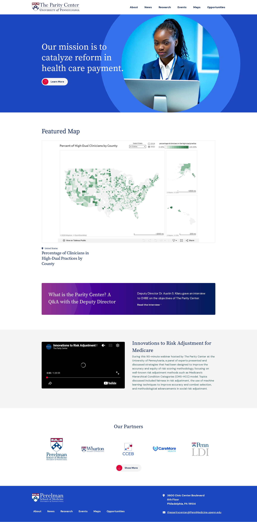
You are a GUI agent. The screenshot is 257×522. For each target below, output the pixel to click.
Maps (196, 7)
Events (182, 7)
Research (165, 7)
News (148, 7)
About (134, 7)
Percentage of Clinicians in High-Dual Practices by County (65, 258)
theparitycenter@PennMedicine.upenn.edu (194, 512)
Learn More (57, 81)
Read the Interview (148, 304)
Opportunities (216, 7)
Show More (131, 467)
